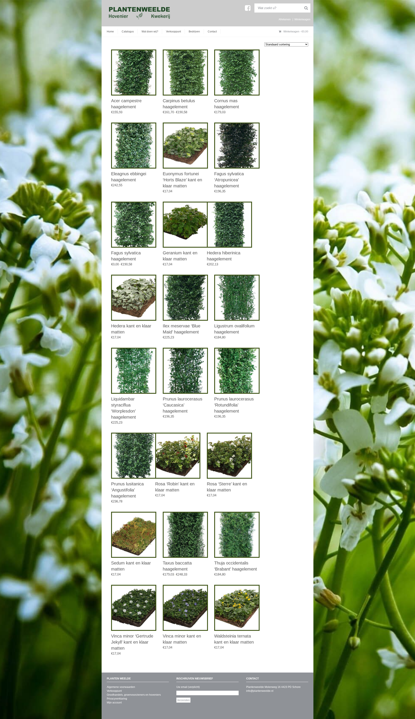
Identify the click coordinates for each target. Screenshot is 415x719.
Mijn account (114, 702)
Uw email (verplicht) (188, 687)
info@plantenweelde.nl (259, 690)
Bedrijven (194, 31)
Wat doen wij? (150, 31)
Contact (212, 31)
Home (110, 31)
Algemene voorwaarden (121, 687)
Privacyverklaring (117, 698)
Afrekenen (285, 19)
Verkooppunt (173, 31)
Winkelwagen (302, 19)
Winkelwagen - (295, 31)
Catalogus (128, 31)
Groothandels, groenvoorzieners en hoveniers (134, 694)
